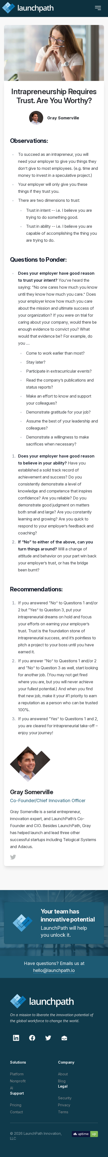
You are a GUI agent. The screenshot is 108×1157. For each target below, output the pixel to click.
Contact (16, 1112)
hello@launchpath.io (54, 970)
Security (65, 1098)
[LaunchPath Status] (85, 1134)
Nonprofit (18, 1081)
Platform (17, 1074)
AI (11, 1088)
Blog (62, 1081)
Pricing (15, 1105)
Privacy (64, 1105)
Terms (63, 1112)
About (63, 1074)
